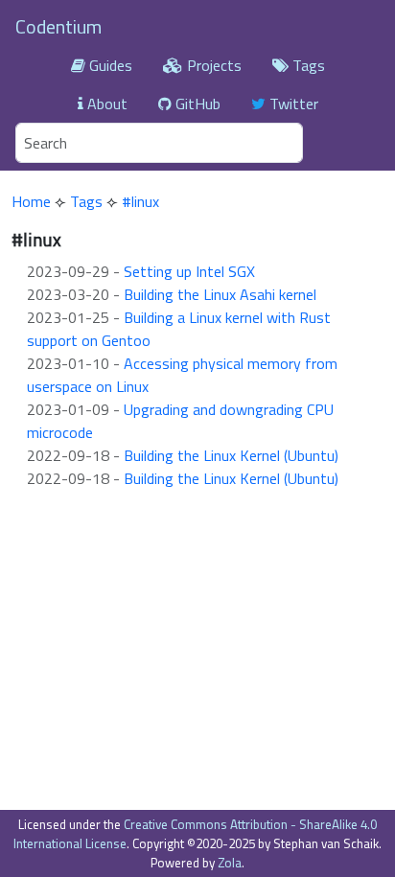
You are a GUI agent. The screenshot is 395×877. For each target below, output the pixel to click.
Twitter (292, 103)
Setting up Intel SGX (189, 271)
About (105, 103)
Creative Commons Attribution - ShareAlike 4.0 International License (195, 834)
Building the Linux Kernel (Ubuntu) (231, 455)
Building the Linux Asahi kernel (220, 294)
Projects (212, 65)
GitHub (196, 103)
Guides (108, 65)
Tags (307, 65)
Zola (230, 862)
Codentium (58, 26)
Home (31, 201)
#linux (140, 201)
